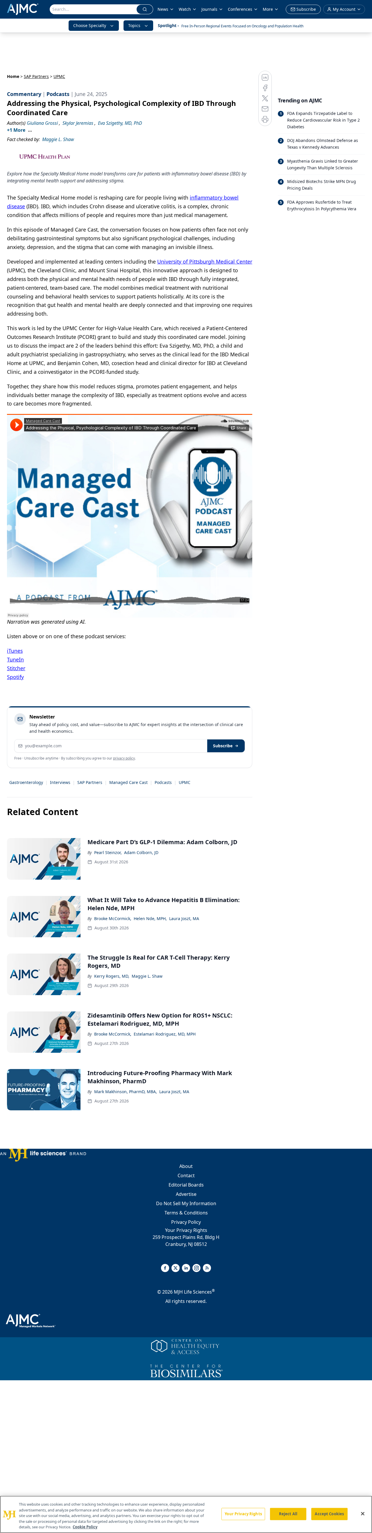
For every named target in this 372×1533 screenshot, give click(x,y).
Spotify (15, 676)
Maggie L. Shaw (147, 976)
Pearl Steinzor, (108, 852)
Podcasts (163, 782)
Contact (186, 1175)
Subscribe (223, 745)
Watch (185, 9)
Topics (134, 25)
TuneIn (15, 659)
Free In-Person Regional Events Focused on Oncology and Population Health (242, 26)
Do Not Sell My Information (186, 1203)
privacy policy (124, 758)
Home (13, 76)
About (186, 1166)
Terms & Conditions (186, 1213)
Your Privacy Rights (186, 1230)
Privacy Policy (186, 1222)
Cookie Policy (85, 1527)
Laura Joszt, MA (184, 918)
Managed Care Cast (128, 782)
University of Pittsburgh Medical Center (204, 261)
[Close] (362, 1513)
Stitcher (16, 668)
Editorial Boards (186, 1185)
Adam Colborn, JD (141, 852)
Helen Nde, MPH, (150, 918)
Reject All (288, 1513)
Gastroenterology (26, 782)
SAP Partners (36, 76)
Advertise (186, 1194)
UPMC (184, 782)
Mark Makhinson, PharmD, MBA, (125, 1091)
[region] (186, 1514)
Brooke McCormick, (112, 918)
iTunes (15, 650)
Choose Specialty (89, 25)
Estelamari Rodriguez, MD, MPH (165, 1034)
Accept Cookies (329, 1513)
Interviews (60, 782)
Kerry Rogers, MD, (111, 976)
